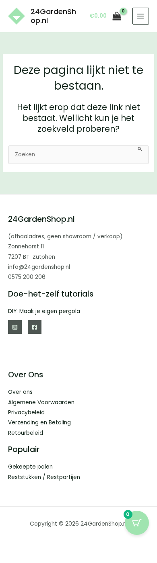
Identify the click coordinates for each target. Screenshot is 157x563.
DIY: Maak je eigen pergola (44, 311)
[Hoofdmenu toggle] (140, 16)
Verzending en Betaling (39, 422)
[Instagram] (15, 327)
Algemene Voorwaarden (41, 402)
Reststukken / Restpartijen (44, 477)
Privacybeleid (26, 412)
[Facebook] (34, 327)
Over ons (20, 392)
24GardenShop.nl (53, 15)
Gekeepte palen (30, 467)
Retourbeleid (25, 433)
